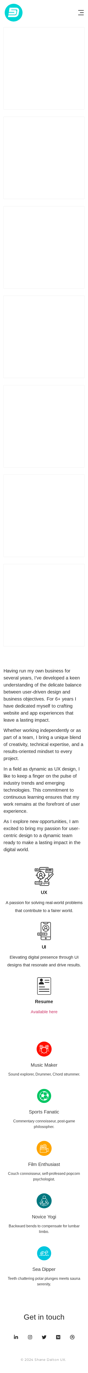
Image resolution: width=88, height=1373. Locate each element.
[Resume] (44, 985)
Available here (44, 1011)
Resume (44, 1001)
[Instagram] (30, 1337)
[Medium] (58, 1337)
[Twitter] (44, 1337)
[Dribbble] (72, 1337)
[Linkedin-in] (16, 1337)
